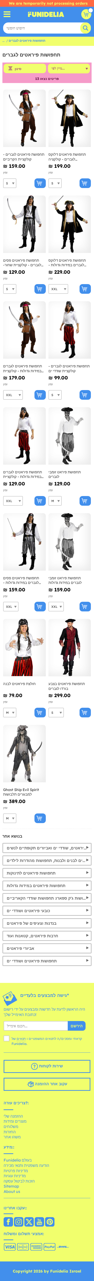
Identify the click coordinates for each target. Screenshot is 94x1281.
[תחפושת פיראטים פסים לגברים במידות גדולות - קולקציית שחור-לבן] (24, 542)
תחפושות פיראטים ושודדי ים (32, 961)
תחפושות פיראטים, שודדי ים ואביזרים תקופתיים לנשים (49, 848)
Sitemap (11, 1186)
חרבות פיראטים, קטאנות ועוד (32, 935)
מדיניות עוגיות (15, 1175)
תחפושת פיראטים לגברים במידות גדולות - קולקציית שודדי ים (22, 474)
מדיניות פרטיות (16, 1170)
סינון (18, 69)
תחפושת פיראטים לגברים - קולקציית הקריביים (23, 156)
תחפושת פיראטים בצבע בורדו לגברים (66, 686)
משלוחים (11, 1126)
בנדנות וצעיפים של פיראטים (31, 923)
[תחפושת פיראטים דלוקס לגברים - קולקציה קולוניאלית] (69, 118)
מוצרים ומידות (15, 1121)
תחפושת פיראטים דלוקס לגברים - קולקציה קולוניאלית (67, 156)
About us (12, 1191)
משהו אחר (12, 1136)
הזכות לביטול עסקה (19, 1181)
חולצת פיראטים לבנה (19, 683)
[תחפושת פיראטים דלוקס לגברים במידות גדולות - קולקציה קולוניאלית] (69, 224)
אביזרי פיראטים (20, 948)
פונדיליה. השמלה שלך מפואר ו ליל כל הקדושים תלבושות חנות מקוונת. (46, 14)
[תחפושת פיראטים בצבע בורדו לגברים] (69, 648)
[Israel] (8, 1222)
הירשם (77, 1025)
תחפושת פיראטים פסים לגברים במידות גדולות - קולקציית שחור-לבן (21, 580)
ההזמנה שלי (13, 1116)
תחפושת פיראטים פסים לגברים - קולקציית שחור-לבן (22, 262)
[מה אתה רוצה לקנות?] (7, 14)
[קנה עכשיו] (40, 183)
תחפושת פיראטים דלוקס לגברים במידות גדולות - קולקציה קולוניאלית (67, 262)
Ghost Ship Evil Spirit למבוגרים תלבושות (21, 792)
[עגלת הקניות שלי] (86, 14)
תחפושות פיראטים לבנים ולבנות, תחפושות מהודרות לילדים (49, 860)
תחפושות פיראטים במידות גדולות (36, 885)
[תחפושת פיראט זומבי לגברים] (69, 436)
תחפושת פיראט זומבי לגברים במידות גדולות (65, 580)
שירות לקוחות (50, 1066)
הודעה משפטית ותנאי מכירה (26, 1165)
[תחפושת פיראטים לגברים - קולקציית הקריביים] (24, 118)
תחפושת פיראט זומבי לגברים (64, 474)
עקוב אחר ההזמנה (50, 1083)
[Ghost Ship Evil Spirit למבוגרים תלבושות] (24, 754)
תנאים (21, 1038)
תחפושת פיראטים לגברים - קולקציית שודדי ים (69, 368)
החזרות (10, 1131)
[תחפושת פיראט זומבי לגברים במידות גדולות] (69, 542)
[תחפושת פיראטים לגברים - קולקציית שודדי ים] (69, 330)
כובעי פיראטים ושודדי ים (28, 910)
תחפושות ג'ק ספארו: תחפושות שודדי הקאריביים (49, 898)
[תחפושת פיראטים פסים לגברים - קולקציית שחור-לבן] (24, 224)
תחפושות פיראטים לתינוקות (31, 873)
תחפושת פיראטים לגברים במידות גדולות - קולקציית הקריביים (22, 368)
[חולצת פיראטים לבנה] (24, 648)
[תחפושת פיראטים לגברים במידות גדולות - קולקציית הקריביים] (24, 330)
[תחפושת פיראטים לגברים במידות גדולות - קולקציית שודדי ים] (24, 436)
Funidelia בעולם (18, 1160)
